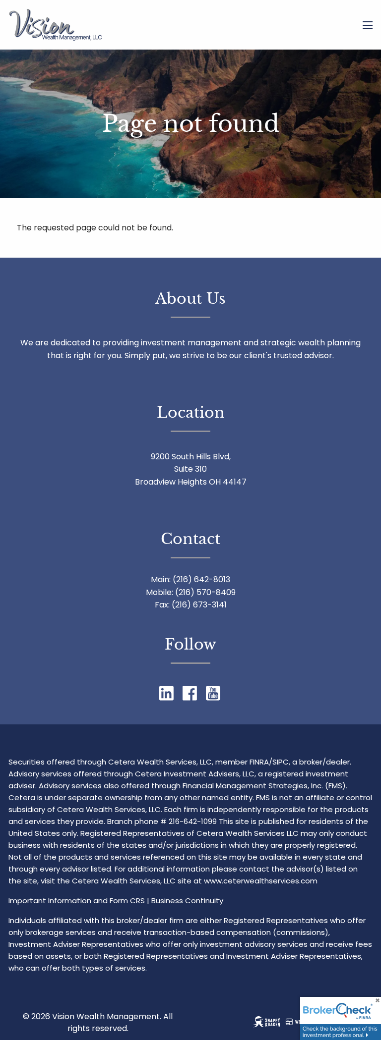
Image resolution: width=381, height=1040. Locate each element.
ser (274, 881)
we (249, 881)
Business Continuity (187, 900)
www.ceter (224, 881)
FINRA (259, 762)
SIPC (280, 762)
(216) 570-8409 (205, 592)
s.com (306, 881)
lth (264, 881)
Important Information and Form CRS (76, 900)
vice (287, 881)
